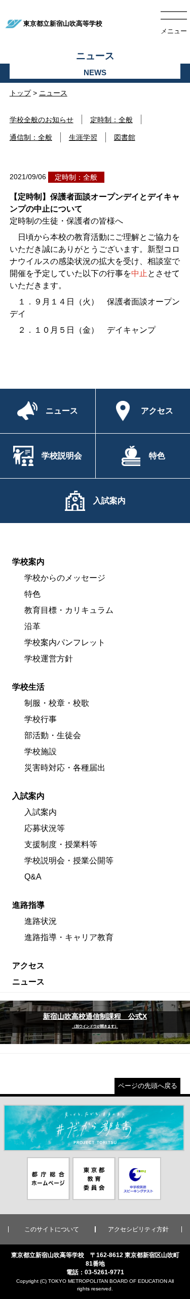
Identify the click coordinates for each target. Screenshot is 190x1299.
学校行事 (40, 719)
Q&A (33, 876)
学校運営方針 (48, 658)
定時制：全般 (111, 120)
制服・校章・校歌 (56, 703)
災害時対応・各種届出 (64, 767)
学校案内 (28, 561)
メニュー (174, 31)
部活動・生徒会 (52, 735)
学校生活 (28, 687)
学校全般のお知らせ (41, 120)
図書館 (124, 137)
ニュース (53, 93)
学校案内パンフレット (64, 642)
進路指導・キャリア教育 (68, 937)
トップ (20, 93)
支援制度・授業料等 (60, 844)
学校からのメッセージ (64, 578)
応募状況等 (44, 828)
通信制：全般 (31, 137)
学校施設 (40, 751)
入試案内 (28, 796)
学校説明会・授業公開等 (68, 860)
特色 (32, 594)
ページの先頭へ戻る (147, 1085)
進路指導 (28, 905)
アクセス (28, 965)
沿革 (32, 626)
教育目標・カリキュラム (68, 610)
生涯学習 (83, 137)
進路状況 (40, 921)
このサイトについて (51, 1229)
